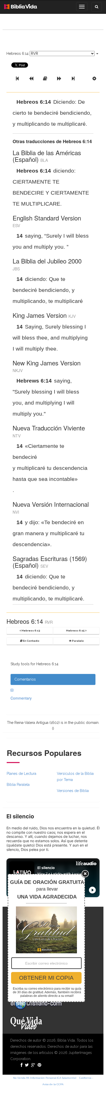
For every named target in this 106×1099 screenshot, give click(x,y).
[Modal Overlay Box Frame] (46, 938)
